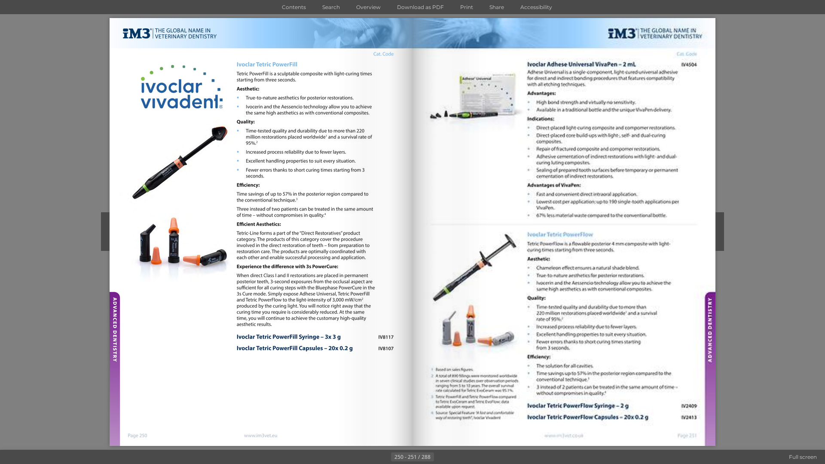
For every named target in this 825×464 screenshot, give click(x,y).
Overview (368, 7)
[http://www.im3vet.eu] (260, 436)
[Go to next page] (441, 457)
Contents (294, 7)
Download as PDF (420, 7)
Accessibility (536, 7)
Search (331, 7)
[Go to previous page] (384, 457)
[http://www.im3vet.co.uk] (563, 435)
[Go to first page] (370, 457)
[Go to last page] (454, 457)
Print (466, 7)
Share (496, 7)
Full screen (803, 457)
